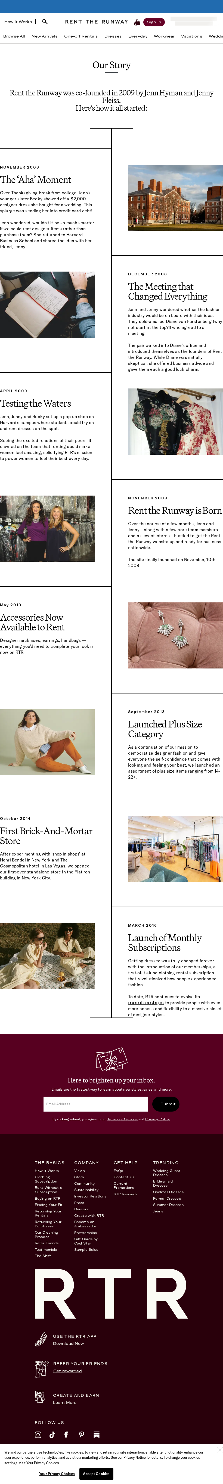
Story (79, 1177)
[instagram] (42, 1438)
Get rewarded (67, 1370)
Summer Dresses (168, 1205)
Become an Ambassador (85, 1224)
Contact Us (124, 1177)
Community (84, 1183)
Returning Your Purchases (48, 1224)
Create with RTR (89, 1216)
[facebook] (71, 1438)
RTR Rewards (125, 1194)
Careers (81, 1209)
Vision (79, 1171)
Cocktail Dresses (168, 1192)
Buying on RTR (48, 1198)
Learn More (64, 1402)
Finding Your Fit (49, 1205)
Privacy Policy (157, 1119)
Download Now (68, 1343)
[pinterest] (86, 1438)
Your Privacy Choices (57, 1473)
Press (79, 1203)
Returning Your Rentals (48, 1213)
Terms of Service (122, 1119)
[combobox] (48, 21)
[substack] (101, 1438)
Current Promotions (124, 1185)
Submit (168, 1104)
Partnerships (85, 1233)
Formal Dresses (167, 1198)
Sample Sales (86, 1249)
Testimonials (46, 1249)
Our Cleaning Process (46, 1234)
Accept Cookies (96, 1473)
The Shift (43, 1256)
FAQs (118, 1171)
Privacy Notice (134, 1457)
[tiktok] (56, 1438)
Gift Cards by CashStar (86, 1241)
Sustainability (86, 1190)
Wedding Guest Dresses (167, 1173)
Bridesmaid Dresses (163, 1183)
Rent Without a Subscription (48, 1190)
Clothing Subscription (46, 1179)
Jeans (158, 1211)
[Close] (220, 1449)
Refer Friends (47, 1243)
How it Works (18, 21)
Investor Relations (90, 1196)
